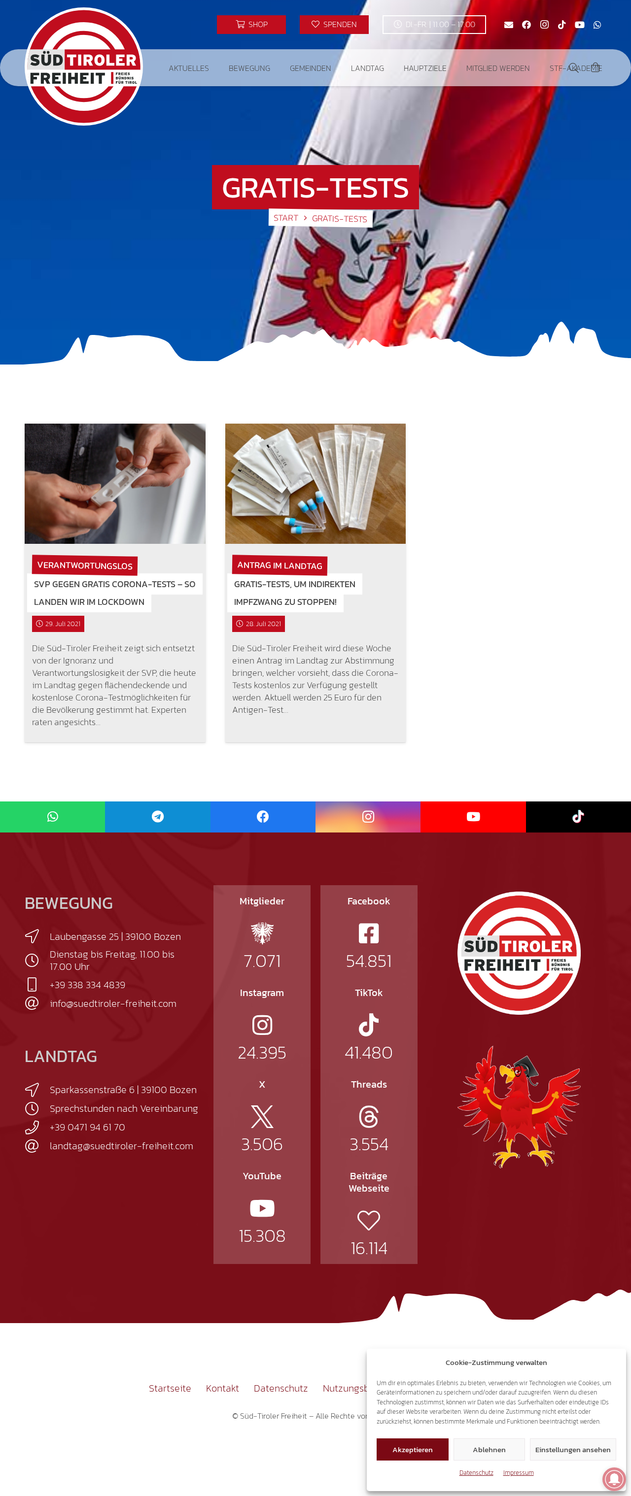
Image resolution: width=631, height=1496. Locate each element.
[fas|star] (262, 933)
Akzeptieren (412, 1449)
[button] (216, 67)
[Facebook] (526, 24)
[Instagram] (544, 24)
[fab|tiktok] (369, 1025)
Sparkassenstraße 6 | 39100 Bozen (123, 1089)
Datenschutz (476, 1472)
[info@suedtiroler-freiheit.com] (37, 1003)
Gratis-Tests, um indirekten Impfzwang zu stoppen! (294, 592)
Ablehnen (489, 1449)
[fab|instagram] (262, 1025)
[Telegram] (157, 816)
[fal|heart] (368, 1220)
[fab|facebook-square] (369, 933)
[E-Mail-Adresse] (509, 24)
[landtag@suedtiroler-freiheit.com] (37, 1146)
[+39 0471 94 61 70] (37, 1127)
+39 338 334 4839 (87, 984)
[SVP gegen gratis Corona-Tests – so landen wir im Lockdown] (115, 484)
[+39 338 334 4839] (37, 985)
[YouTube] (580, 24)
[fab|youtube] (262, 1208)
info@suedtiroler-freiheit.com (113, 1003)
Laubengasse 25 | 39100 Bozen (115, 936)
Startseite (170, 1388)
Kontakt (222, 1388)
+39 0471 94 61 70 (87, 1127)
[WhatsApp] (597, 24)
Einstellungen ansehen (573, 1449)
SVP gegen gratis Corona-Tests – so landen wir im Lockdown (115, 592)
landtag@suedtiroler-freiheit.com (121, 1145)
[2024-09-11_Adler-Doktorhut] (519, 1106)
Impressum (518, 1472)
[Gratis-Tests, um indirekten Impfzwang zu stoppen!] (315, 484)
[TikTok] (562, 24)
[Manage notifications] (614, 1479)
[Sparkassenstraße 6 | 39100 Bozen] (37, 1090)
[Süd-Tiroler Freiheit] (519, 953)
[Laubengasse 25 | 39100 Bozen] (37, 936)
